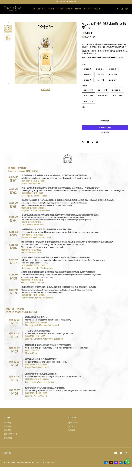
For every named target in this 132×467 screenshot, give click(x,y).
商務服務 (77, 9)
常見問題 (7, 426)
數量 (83, 107)
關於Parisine (73, 423)
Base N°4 (87, 74)
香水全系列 (41, 9)
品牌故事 (97, 9)
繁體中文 (7, 453)
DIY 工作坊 (87, 9)
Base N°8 (100, 80)
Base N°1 (87, 69)
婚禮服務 (69, 9)
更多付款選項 (105, 132)
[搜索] (122, 8)
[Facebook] (115, 453)
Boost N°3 (117, 90)
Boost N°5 (103, 96)
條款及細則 (8, 438)
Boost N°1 (88, 90)
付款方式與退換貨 (10, 434)
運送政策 (7, 430)
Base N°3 (112, 69)
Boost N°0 (88, 101)
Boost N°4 (88, 96)
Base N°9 (113, 80)
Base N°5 (100, 74)
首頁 (33, 9)
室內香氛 (51, 9)
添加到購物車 (105, 121)
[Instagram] (126, 453)
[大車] (126, 8)
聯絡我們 (7, 423)
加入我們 (71, 430)
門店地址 (71, 426)
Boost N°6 (117, 96)
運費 (83, 37)
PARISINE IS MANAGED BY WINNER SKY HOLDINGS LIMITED (36, 463)
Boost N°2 (102, 90)
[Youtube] (121, 453)
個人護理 (60, 9)
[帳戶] (117, 8)
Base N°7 (87, 80)
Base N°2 (100, 69)
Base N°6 (113, 74)
